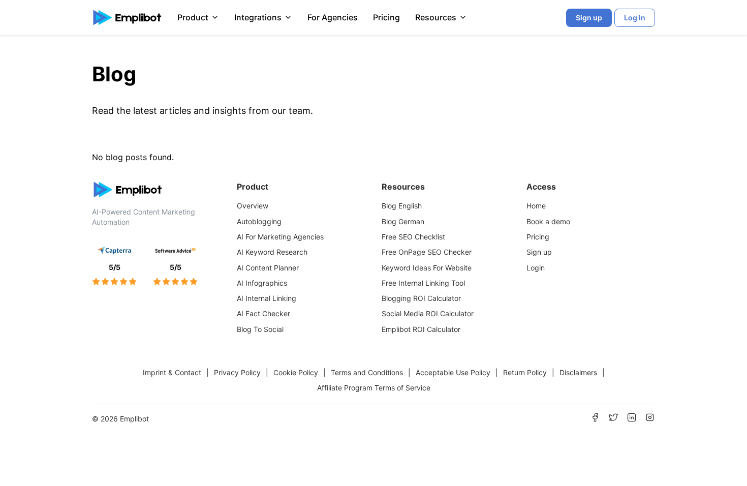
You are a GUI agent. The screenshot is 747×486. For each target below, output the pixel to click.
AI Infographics (262, 283)
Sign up (539, 252)
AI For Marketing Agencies (280, 236)
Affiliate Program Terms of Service (373, 387)
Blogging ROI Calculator (421, 298)
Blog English (402, 205)
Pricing (386, 17)
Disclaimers (578, 372)
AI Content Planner (268, 267)
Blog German (403, 221)
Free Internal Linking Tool (423, 283)
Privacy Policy (237, 372)
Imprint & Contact (172, 372)
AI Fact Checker (263, 313)
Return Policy (525, 372)
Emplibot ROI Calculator (421, 329)
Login (535, 267)
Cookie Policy (295, 372)
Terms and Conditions (367, 372)
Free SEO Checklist (413, 236)
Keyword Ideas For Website (427, 267)
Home (536, 205)
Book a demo (548, 221)
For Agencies (332, 17)
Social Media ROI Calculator (428, 313)
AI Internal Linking (266, 298)
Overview (252, 205)
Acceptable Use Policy (453, 372)
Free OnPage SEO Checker (427, 252)
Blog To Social (260, 329)
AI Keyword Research (272, 252)
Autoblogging (259, 221)
